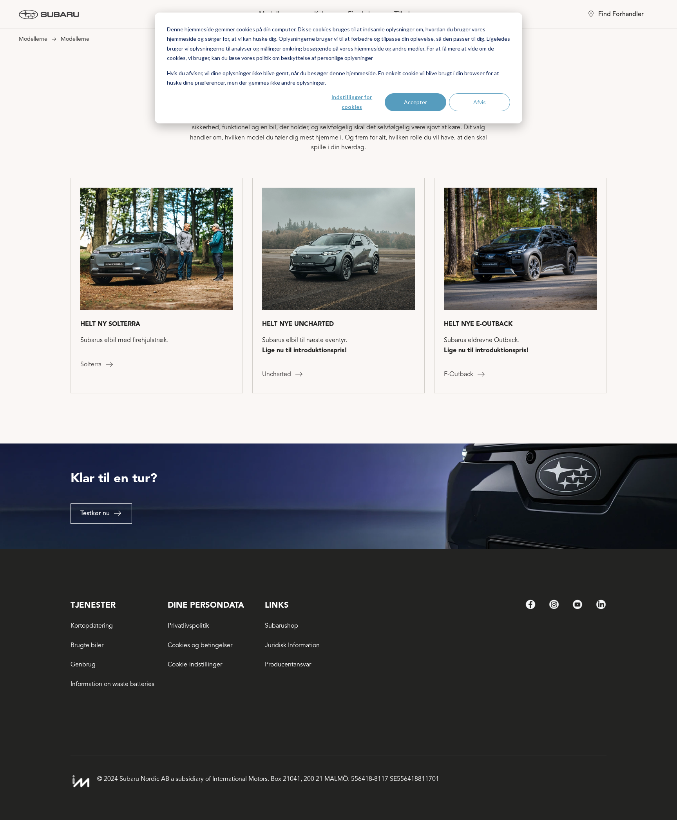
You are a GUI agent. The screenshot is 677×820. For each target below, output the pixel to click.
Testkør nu (95, 513)
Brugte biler (87, 645)
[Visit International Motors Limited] (81, 781)
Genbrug (83, 664)
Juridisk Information (292, 645)
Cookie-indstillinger (195, 664)
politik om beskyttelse (283, 57)
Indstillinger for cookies (351, 102)
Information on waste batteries (112, 684)
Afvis (479, 102)
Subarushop (281, 626)
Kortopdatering (92, 626)
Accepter (415, 102)
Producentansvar (288, 664)
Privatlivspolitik (188, 626)
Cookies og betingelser (200, 645)
